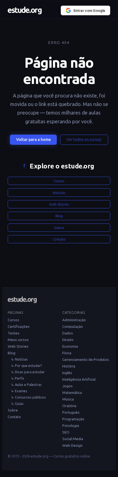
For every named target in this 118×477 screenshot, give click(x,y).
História (68, 366)
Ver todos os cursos (84, 139)
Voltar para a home (33, 139)
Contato (59, 239)
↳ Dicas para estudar (28, 372)
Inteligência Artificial (78, 379)
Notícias (59, 193)
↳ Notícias (19, 359)
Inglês (67, 372)
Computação (72, 326)
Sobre (59, 228)
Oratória (69, 406)
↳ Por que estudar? (26, 365)
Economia (70, 346)
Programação (73, 419)
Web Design (72, 445)
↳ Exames (19, 391)
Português (71, 412)
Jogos (67, 386)
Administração (74, 320)
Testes (13, 333)
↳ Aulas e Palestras (26, 384)
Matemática (72, 392)
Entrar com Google (89, 11)
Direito (68, 339)
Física (66, 353)
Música (68, 399)
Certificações (19, 326)
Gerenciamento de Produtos (85, 359)
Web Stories (59, 204)
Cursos (59, 181)
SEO (65, 432)
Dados (67, 333)
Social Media (72, 439)
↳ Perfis (17, 378)
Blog (59, 216)
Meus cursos (18, 339)
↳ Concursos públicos (28, 397)
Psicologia (70, 425)
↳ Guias (17, 403)
